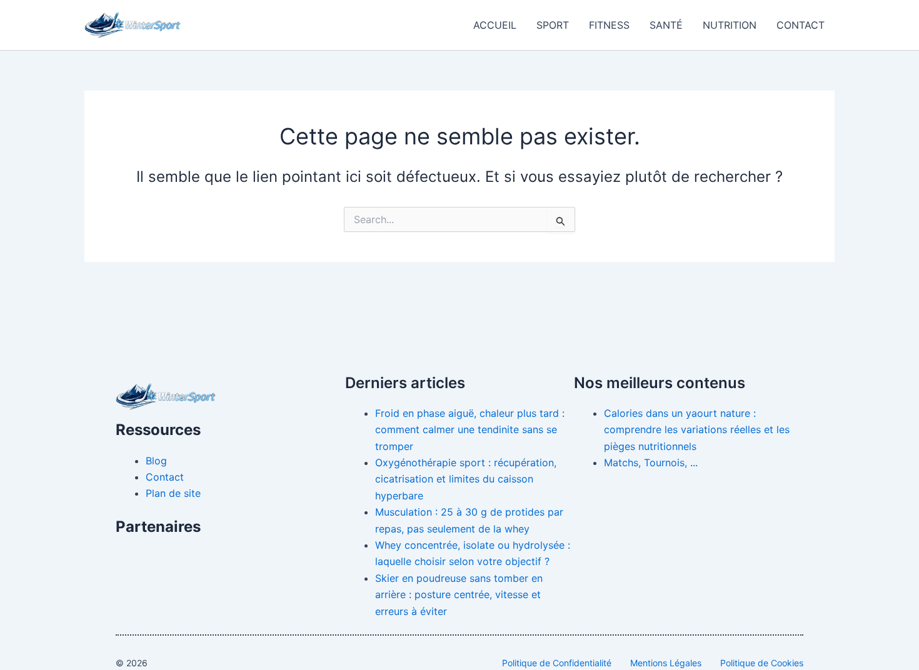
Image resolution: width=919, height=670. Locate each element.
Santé (666, 25)
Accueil (494, 25)
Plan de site (173, 493)
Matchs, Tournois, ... (651, 462)
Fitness (609, 25)
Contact (800, 25)
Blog (156, 460)
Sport (552, 25)
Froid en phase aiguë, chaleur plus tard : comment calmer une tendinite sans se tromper (470, 429)
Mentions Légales (665, 663)
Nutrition (729, 25)
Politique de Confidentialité (556, 663)
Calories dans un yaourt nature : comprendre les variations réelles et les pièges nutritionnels (697, 429)
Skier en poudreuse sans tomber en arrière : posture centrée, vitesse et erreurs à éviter (459, 595)
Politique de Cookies (761, 663)
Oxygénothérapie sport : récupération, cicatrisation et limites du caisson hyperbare (465, 479)
